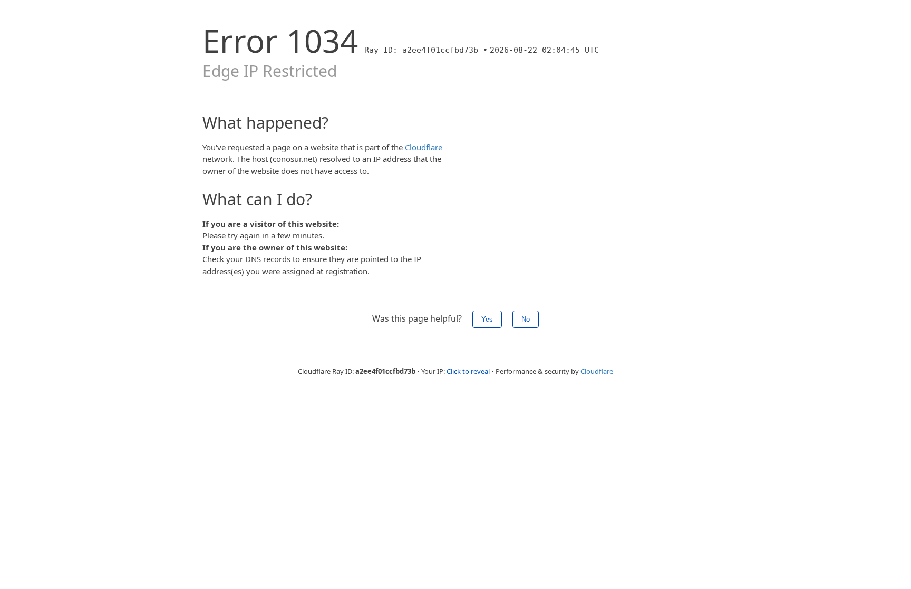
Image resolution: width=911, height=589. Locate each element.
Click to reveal (468, 371)
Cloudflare (423, 147)
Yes (487, 319)
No (525, 319)
